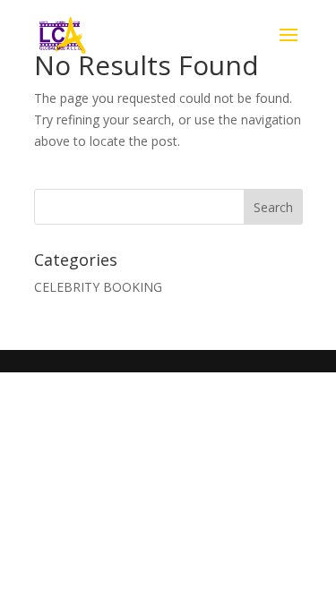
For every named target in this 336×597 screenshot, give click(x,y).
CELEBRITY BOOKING (98, 286)
